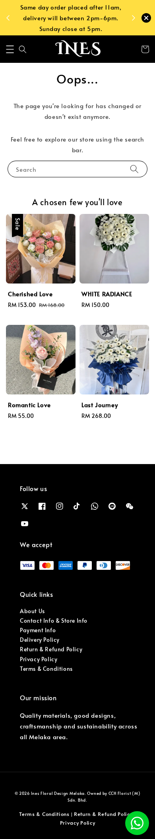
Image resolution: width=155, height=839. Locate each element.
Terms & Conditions (46, 668)
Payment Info (38, 630)
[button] (10, 49)
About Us (32, 611)
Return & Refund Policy (51, 649)
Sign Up (60, 28)
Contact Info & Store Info (53, 620)
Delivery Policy (40, 639)
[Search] (134, 169)
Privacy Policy (38, 659)
